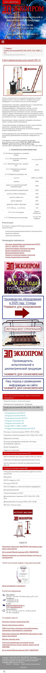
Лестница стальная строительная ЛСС (17, 453)
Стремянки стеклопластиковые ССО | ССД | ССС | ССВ (23, 435)
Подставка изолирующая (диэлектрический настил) (22, 460)
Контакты (24, 667)
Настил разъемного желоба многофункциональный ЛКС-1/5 (22, 464)
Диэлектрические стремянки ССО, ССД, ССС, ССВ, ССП (22, 497)
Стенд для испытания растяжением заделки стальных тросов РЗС (23, 473)
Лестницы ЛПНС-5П (11, 483)
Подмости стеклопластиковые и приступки (20, 255)
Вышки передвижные (11, 447)
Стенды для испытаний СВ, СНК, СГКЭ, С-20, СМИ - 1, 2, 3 (23, 408)
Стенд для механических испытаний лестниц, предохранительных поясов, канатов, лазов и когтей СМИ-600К (20, 645)
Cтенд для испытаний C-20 (14, 421)
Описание (16, 664)
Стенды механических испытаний (17, 257)
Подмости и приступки (11, 450)
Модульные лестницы (11, 438)
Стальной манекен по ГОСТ (13, 493)
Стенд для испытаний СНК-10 (15, 415)
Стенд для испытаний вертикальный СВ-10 (20, 428)
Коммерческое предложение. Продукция (18, 404)
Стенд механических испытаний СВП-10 (21, 60)
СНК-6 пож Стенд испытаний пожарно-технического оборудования (22, 397)
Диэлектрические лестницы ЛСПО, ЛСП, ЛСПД (20, 501)
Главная (8, 664)
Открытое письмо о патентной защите (17, 401)
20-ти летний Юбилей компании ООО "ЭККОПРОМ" (20, 552)
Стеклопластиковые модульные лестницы (20, 248)
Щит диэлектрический (11, 490)
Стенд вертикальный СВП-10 (15, 413)
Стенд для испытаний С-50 (14, 423)
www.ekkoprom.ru (16, 607)
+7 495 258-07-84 (23, 28)
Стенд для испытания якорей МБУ (16, 468)
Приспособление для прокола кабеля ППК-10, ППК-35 (23, 456)
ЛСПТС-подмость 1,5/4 (12, 480)
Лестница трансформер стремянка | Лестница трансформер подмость (20, 443)
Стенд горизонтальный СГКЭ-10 (16, 418)
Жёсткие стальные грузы (12, 505)
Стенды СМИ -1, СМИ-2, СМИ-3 (16, 426)
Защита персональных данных (13, 625)
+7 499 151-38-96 (23, 25)
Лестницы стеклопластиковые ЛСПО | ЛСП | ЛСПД (21, 432)
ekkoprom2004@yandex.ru (15, 605)
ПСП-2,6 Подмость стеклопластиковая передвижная (22, 486)
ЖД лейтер (7, 477)
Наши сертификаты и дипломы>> (14, 586)
